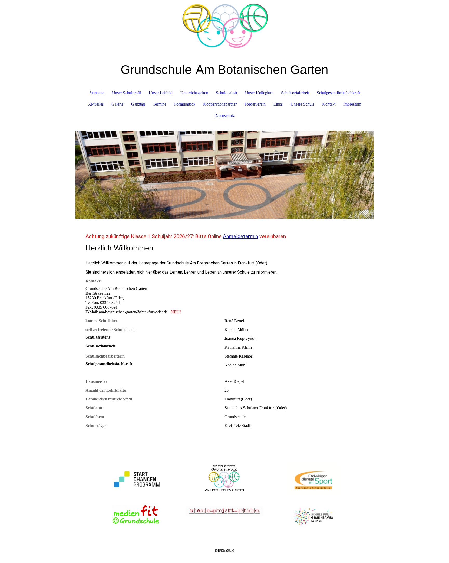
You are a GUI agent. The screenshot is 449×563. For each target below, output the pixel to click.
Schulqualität (226, 92)
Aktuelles (96, 104)
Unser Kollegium (259, 92)
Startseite (96, 92)
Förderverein (255, 104)
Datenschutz (224, 115)
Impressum (352, 104)
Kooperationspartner (220, 104)
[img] (224, 26)
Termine (159, 104)
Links (278, 104)
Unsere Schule (302, 104)
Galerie (117, 104)
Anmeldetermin (240, 236)
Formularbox (184, 104)
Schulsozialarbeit (295, 92)
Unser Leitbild (161, 92)
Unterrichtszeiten (194, 92)
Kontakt (328, 104)
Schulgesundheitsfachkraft (338, 92)
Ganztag (138, 104)
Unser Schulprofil (126, 92)
